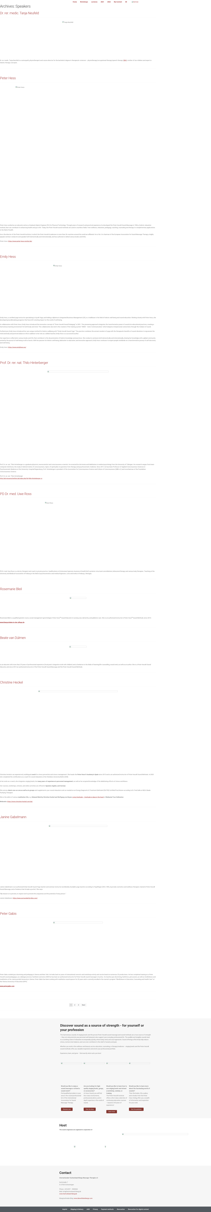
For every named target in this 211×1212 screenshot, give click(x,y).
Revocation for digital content (138, 1209)
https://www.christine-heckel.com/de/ (20, 801)
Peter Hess (8, 78)
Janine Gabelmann (13, 817)
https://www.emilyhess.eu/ (17, 347)
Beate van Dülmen (13, 638)
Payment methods (107, 1209)
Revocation (121, 1209)
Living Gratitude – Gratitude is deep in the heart (88, 797)
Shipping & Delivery (76, 1209)
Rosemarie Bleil (11, 589)
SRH (125, 60)
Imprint (64, 1209)
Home (75, 2)
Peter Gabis (8, 914)
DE (126, 2)
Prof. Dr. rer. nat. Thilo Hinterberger (24, 363)
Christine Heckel (11, 682)
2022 (109, 2)
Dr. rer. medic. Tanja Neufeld (19, 13)
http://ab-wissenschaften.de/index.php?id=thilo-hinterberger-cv (21, 478)
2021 (102, 2)
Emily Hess (8, 257)
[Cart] (129, 2)
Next (83, 1005)
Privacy (95, 1209)
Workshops (84, 2)
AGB (88, 1209)
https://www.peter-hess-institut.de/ (20, 241)
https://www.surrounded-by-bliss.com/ (25, 898)
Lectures (94, 2)
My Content (118, 2)
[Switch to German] (135, 2)
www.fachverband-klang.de (68, 1194)
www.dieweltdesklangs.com (83, 1198)
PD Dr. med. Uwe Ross (15, 494)
